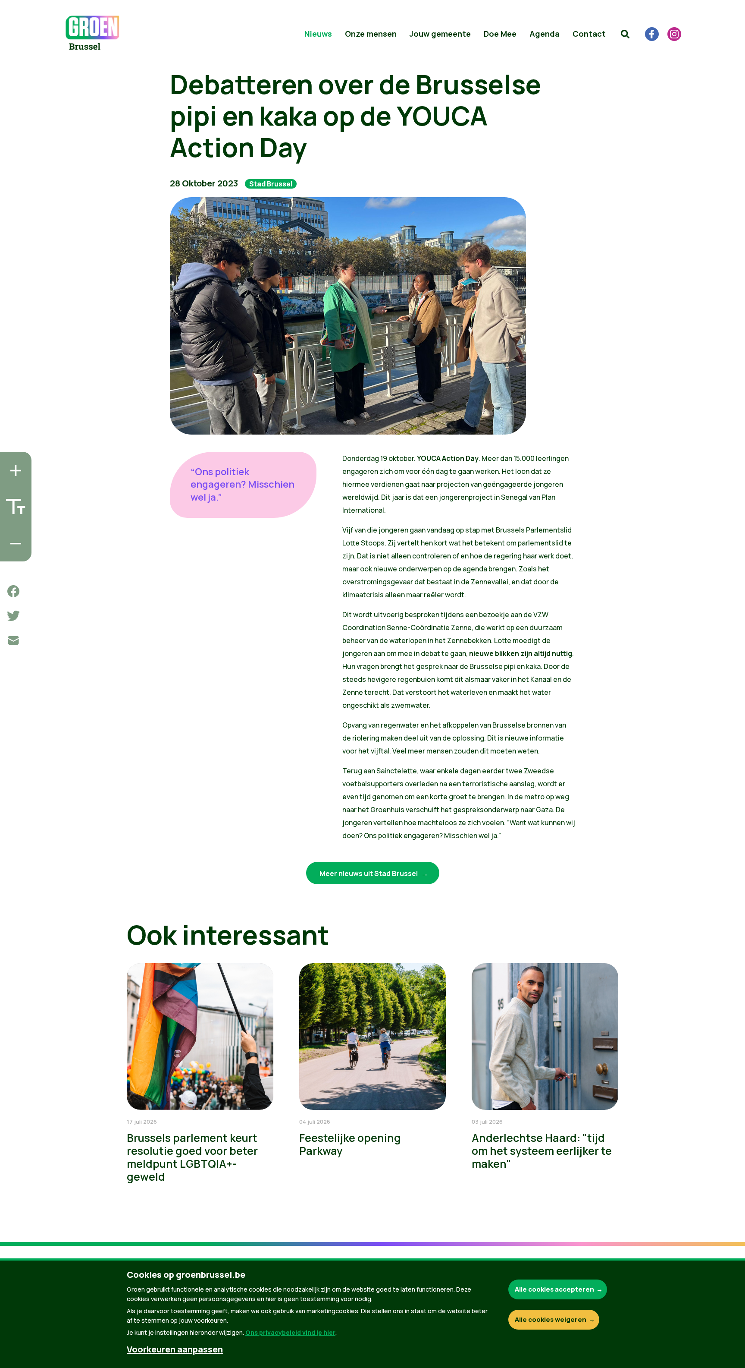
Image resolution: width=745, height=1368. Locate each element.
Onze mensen (371, 33)
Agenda (544, 33)
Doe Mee (500, 33)
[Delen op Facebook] (13, 591)
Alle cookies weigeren (550, 1319)
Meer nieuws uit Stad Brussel (369, 873)
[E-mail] (13, 640)
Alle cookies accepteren (554, 1289)
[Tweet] (13, 616)
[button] (625, 34)
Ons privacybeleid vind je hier (290, 1332)
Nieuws (318, 33)
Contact (589, 33)
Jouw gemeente (440, 33)
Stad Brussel (271, 184)
